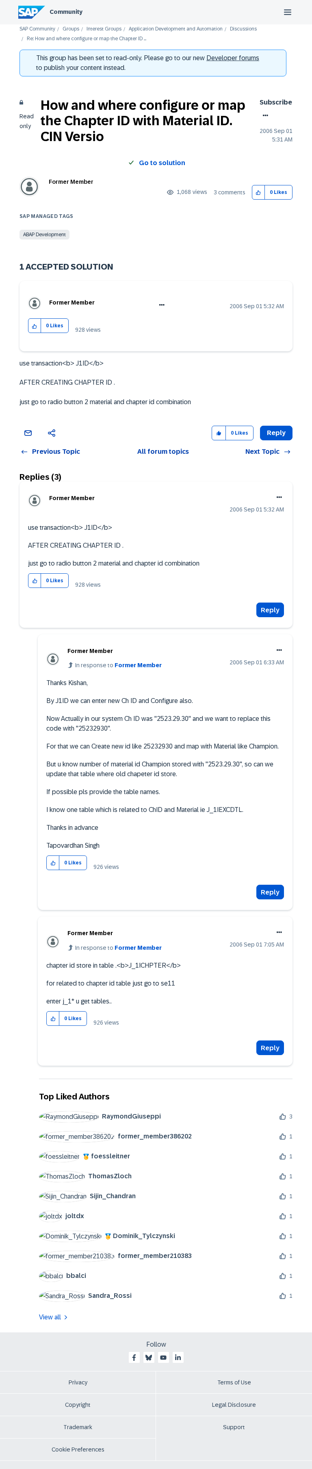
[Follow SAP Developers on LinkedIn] (178, 1357)
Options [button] (264, 115)
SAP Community (37, 29)
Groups (71, 29)
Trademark (77, 1427)
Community (66, 12)
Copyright (78, 1405)
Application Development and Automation (176, 29)
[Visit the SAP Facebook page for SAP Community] (134, 1357)
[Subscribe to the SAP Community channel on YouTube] (163, 1357)
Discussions (243, 29)
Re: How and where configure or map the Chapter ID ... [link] (86, 38)
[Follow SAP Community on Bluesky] (148, 1357)
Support (234, 1427)
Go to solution (162, 162)
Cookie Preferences (78, 1449)
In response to (118, 665)
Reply (270, 610)
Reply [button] (276, 432)
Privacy (78, 1382)
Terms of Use (234, 1382)
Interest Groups (104, 29)
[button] (258, 192)
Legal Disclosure (234, 1405)
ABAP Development (44, 234)
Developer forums (232, 57)
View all (50, 1317)
